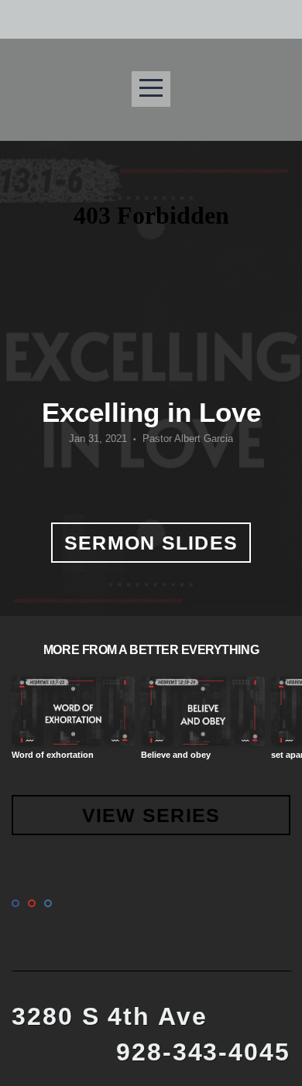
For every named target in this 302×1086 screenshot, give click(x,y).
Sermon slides (151, 542)
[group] (73, 724)
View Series (151, 815)
